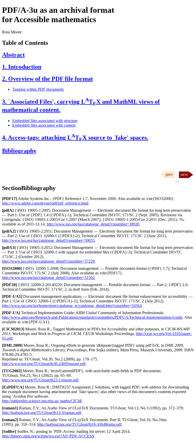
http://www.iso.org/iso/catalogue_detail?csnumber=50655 (48, 240)
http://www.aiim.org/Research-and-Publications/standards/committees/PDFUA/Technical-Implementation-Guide (92, 317)
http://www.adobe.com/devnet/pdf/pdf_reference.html (45, 203)
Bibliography (19, 151)
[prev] (168, 180)
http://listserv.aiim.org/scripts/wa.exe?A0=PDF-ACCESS (48, 436)
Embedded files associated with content (44, 125)
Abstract (13, 54)
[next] (185, 180)
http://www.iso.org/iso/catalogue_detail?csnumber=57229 (48, 261)
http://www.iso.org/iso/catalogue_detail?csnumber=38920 (93, 224)
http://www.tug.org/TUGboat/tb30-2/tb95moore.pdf (43, 364)
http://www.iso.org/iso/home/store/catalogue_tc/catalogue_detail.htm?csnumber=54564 (72, 305)
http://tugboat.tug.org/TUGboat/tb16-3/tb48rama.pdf (79, 424)
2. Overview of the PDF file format (47, 78)
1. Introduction (21, 66)
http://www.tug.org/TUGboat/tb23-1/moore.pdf (40, 380)
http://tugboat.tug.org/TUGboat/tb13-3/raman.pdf (41, 412)
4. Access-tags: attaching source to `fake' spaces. (75, 137)
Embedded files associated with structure (45, 120)
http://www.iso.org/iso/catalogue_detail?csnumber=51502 (48, 277)
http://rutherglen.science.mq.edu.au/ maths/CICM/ (42, 401)
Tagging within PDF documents (38, 89)
